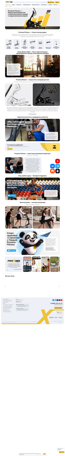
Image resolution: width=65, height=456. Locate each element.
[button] (59, 264)
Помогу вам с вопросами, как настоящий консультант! (61, 449)
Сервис (13, 4)
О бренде (50, 4)
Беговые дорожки (6, 299)
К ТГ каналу (12, 195)
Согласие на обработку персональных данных (56, 321)
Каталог (8, 4)
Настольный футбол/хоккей (7, 307)
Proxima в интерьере (35, 4)
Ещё (59, 0)
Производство (44, 4)
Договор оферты (60, 322)
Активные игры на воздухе (7, 306)
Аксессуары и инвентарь (7, 311)
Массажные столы (6, 310)
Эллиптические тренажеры (7, 300)
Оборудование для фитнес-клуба (19, 301)
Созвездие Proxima (26, 4)
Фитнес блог (19, 4)
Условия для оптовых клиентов (19, 299)
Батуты (4, 303)
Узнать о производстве (32, 114)
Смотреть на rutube (17, 269)
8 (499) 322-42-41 (56, 303)
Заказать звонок (58, 307)
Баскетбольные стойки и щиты (8, 304)
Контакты (55, 0)
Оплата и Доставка (49, 0)
